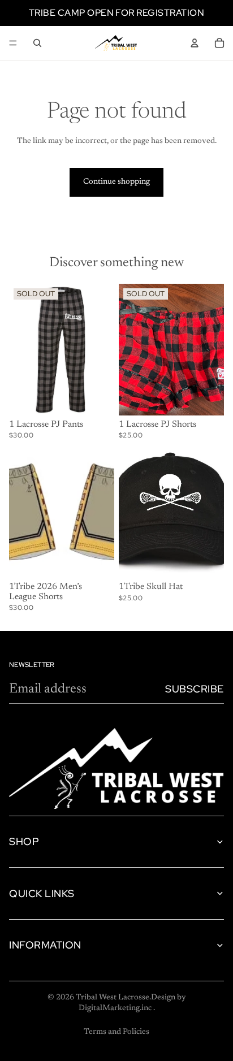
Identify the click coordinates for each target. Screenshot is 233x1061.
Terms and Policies (116, 1032)
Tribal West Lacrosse (112, 998)
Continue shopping (116, 182)
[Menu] (13, 43)
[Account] (194, 43)
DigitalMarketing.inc (116, 1008)
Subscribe (194, 688)
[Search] (37, 43)
